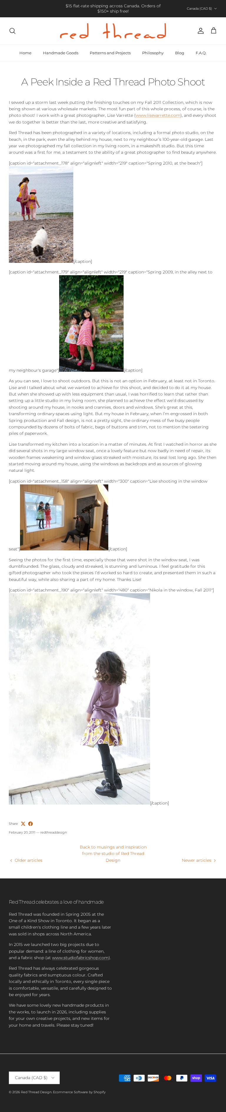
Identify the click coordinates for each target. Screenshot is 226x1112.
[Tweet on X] (23, 824)
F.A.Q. (201, 52)
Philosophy (153, 52)
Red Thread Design (36, 1092)
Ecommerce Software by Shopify (79, 1092)
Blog (179, 52)
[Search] (12, 30)
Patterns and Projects (110, 52)
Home (25, 52)
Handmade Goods (60, 52)
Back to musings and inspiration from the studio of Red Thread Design (113, 853)
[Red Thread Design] (113, 31)
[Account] (199, 30)
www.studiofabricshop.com (80, 957)
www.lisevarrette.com (158, 115)
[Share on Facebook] (30, 824)
